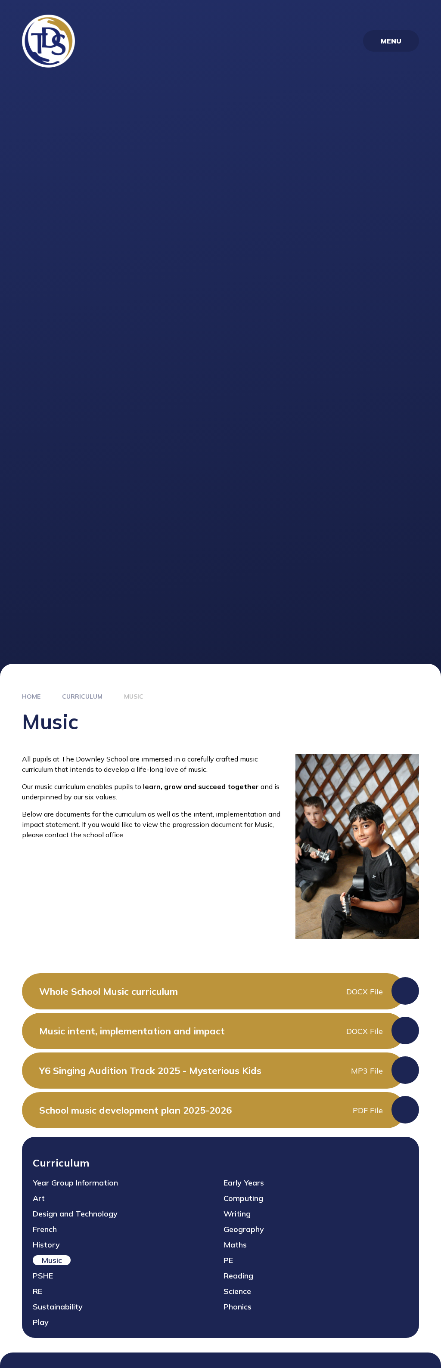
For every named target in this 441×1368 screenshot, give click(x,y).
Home (31, 696)
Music (133, 696)
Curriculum (82, 696)
